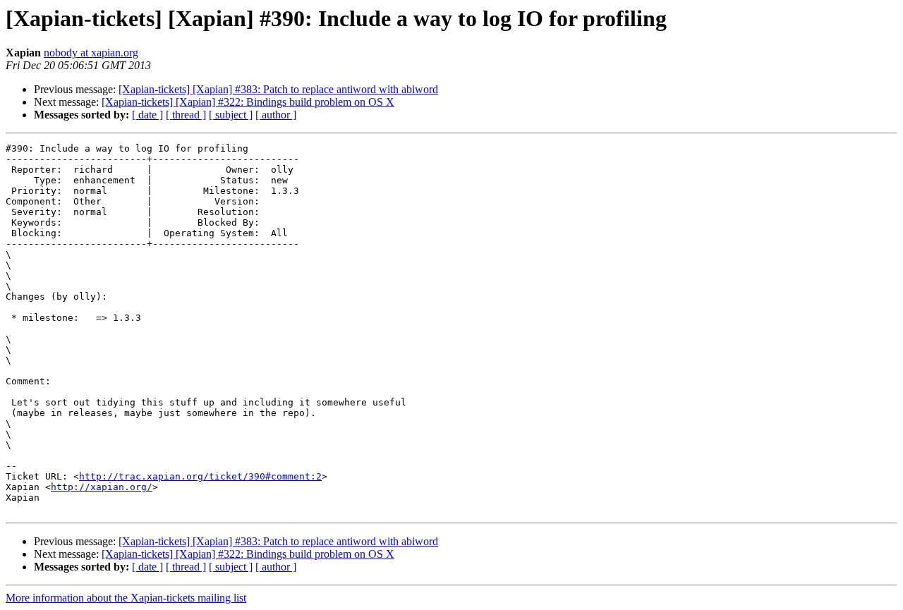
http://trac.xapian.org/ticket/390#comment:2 (200, 476)
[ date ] (147, 115)
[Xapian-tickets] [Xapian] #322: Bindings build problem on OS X (248, 102)
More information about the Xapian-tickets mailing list (126, 598)
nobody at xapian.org (91, 53)
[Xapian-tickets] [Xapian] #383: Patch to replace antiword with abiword (278, 89)
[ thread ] (186, 115)
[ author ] (275, 115)
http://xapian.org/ (101, 487)
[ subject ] (231, 115)
